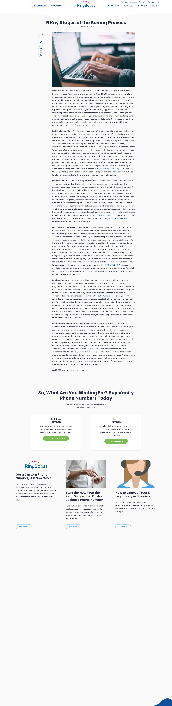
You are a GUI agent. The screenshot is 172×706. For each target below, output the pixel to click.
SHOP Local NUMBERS (116, 441)
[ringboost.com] (86, 5)
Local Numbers (57, 6)
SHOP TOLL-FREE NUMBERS (56, 438)
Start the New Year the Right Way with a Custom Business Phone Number (85, 496)
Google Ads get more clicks (115, 218)
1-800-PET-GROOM (109, 215)
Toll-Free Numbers (38, 6)
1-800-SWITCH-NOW (108, 169)
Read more (23, 526)
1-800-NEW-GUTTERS (101, 296)
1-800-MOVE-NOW (112, 265)
